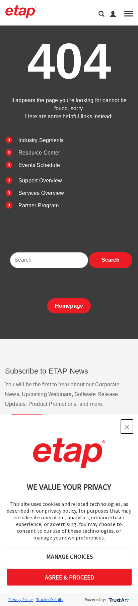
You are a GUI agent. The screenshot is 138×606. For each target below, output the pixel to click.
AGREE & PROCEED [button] (69, 577)
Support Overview (40, 180)
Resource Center (39, 153)
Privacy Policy (20, 599)
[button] (127, 426)
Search (110, 260)
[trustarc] (118, 599)
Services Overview (41, 193)
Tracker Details (49, 599)
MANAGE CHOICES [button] (69, 556)
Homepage (69, 306)
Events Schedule (39, 165)
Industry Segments (41, 140)
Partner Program (38, 205)
